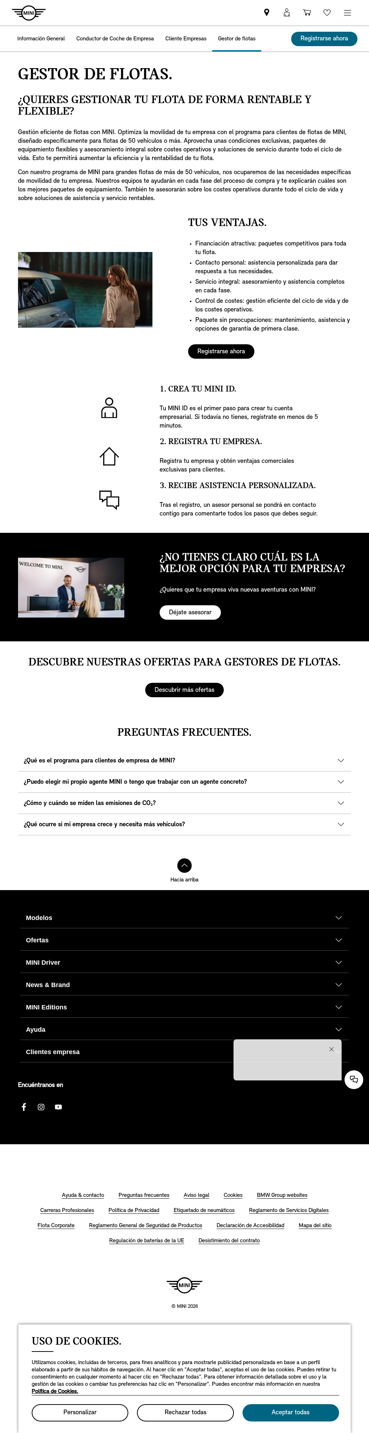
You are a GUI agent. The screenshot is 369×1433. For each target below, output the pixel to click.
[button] (287, 13)
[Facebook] (24, 1107)
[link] (267, 13)
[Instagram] (41, 1107)
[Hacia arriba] (184, 865)
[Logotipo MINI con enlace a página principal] (184, 1285)
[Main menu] (347, 13)
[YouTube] (58, 1107)
